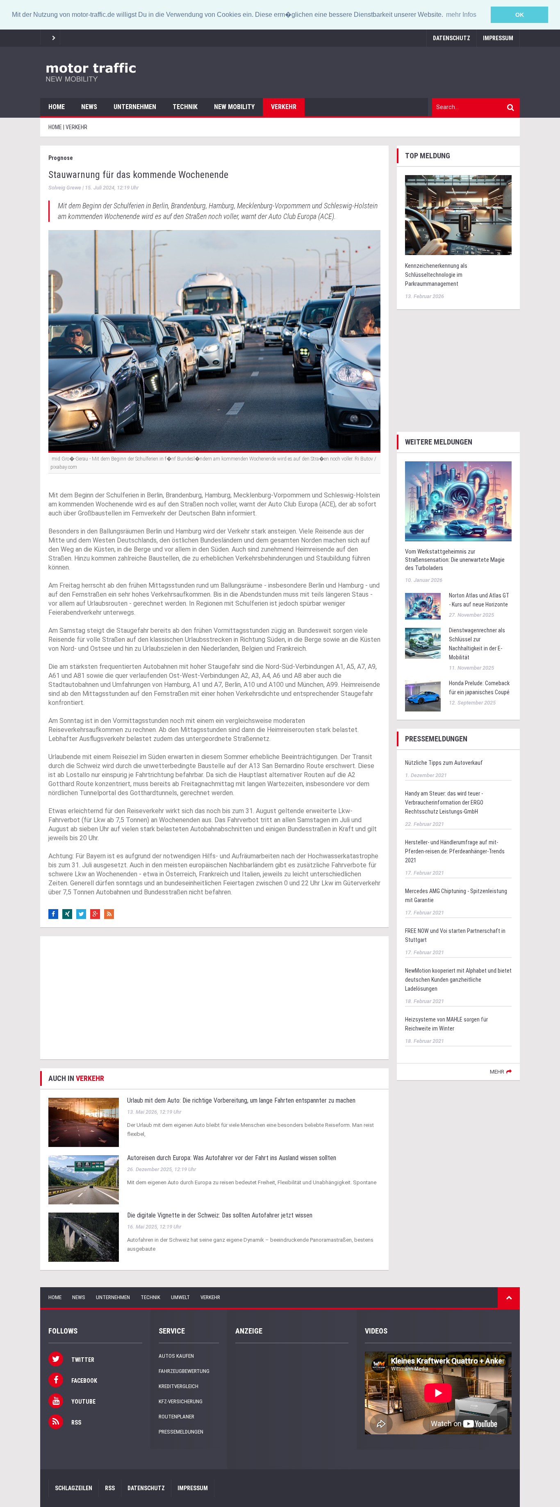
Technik (185, 107)
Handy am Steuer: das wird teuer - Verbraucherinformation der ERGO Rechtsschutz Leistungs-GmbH (444, 802)
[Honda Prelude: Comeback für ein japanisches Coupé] (423, 696)
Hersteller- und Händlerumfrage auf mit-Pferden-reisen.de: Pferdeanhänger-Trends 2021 (455, 851)
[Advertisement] (214, 997)
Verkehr (283, 107)
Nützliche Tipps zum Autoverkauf (444, 762)
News (89, 107)
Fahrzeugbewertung (184, 1371)
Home (56, 107)
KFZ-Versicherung (181, 1401)
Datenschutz (451, 38)
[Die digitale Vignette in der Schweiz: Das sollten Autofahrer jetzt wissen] (83, 1237)
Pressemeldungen (181, 1432)
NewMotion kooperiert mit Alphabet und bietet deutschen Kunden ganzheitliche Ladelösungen (458, 979)
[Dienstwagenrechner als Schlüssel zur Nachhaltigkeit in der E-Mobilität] (423, 643)
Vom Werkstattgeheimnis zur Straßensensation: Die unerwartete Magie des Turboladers (455, 560)
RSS (110, 1488)
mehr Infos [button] (461, 14)
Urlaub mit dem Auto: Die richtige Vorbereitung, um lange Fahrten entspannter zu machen (241, 1100)
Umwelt (180, 1297)
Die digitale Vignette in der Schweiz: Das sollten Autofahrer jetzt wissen (219, 1215)
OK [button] (519, 14)
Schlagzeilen (73, 1488)
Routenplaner (176, 1417)
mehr (497, 1072)
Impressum (498, 38)
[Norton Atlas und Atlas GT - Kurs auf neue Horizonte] (423, 606)
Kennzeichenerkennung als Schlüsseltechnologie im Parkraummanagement (436, 274)
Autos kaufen (176, 1356)
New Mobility (234, 107)
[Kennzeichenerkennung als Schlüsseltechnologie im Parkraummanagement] (458, 214)
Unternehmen (135, 107)
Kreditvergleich (178, 1386)
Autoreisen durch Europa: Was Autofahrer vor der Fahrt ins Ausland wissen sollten (231, 1158)
